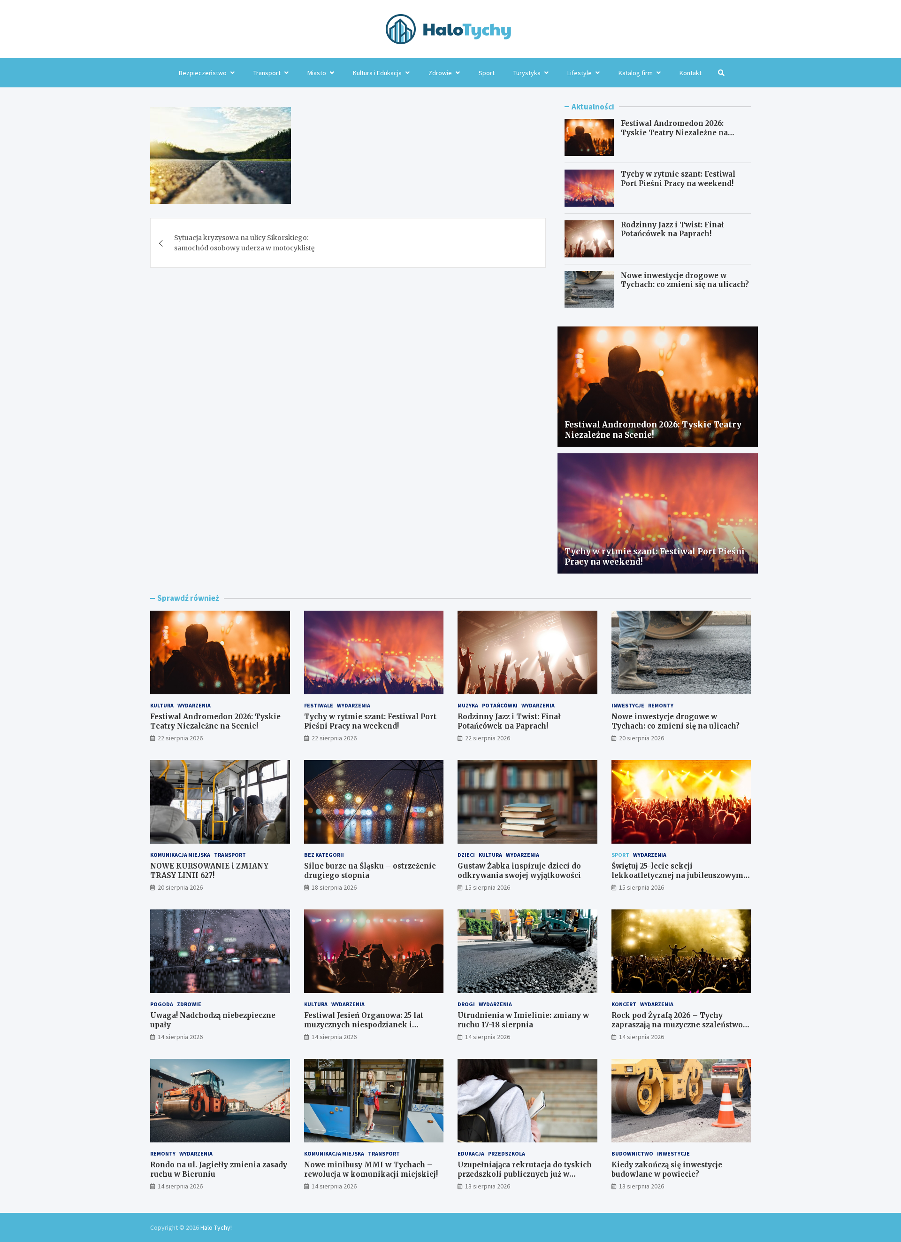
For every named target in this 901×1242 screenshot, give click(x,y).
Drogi (466, 1004)
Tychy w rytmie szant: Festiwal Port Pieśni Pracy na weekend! (678, 179)
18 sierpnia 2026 (334, 887)
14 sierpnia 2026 (180, 1036)
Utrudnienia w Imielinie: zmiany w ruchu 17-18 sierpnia (523, 1020)
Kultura (162, 705)
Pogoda (161, 1004)
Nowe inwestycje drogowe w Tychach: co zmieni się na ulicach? (685, 280)
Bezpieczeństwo (203, 73)
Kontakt (691, 73)
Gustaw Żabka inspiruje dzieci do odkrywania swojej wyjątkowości (519, 871)
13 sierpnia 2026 (487, 1186)
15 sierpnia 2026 (487, 887)
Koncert (623, 1004)
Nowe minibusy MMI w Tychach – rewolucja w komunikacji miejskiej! (371, 1169)
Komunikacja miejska (180, 854)
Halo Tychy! (216, 1227)
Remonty (660, 705)
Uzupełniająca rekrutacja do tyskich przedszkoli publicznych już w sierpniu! (525, 1174)
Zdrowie (440, 73)
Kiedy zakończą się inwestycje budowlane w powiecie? (666, 1169)
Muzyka (468, 705)
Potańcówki (500, 705)
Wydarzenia (194, 705)
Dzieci (466, 854)
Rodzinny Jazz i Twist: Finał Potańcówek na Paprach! (672, 229)
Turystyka (527, 73)
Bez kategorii (324, 854)
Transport (267, 73)
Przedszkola (506, 1153)
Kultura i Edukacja (377, 73)
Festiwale (318, 705)
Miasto (316, 73)
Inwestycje (627, 705)
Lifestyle (579, 73)
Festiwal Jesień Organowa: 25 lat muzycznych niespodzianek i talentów (363, 1024)
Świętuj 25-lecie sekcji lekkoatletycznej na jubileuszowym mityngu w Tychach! (677, 875)
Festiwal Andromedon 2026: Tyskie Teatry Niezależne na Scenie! (674, 132)
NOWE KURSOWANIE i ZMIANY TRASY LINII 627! (209, 871)
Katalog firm (635, 73)
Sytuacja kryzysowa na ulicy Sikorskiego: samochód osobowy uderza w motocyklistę (244, 242)
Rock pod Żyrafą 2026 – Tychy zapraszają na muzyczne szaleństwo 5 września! (679, 1024)
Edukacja (471, 1153)
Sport (487, 73)
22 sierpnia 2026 (180, 738)
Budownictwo (632, 1153)
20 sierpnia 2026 (641, 738)
